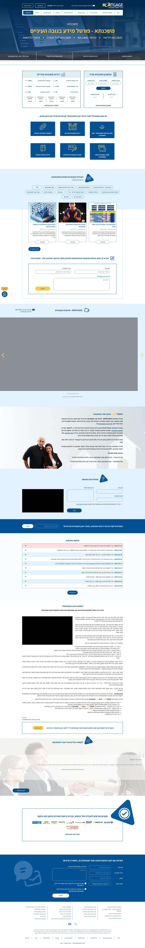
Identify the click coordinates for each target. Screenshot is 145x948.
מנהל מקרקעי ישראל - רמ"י (76, 192)
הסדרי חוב (43, 916)
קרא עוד (102, 242)
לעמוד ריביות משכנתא (51, 105)
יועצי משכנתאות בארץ (90, 907)
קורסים (57, 13)
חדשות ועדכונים (68, 13)
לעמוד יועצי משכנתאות (72, 834)
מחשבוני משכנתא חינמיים (114, 907)
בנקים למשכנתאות (83, 187)
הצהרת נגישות (67, 943)
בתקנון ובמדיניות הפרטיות (76, 891)
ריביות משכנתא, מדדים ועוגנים (113, 916)
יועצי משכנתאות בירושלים (89, 912)
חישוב (103, 88)
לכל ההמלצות (21, 790)
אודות (37, 13)
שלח (74, 510)
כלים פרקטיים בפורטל (40, 912)
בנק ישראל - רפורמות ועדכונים (102, 187)
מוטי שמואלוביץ (65, 769)
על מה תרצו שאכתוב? (103, 276)
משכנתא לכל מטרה (65, 914)
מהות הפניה (119, 884)
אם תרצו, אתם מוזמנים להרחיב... (76, 866)
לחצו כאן (38, 728)
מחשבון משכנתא (95, 703)
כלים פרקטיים (81, 13)
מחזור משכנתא (92, 192)
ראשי (118, 13)
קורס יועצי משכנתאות (33, 192)
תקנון (61, 943)
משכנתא (60, 192)
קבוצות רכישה (48, 192)
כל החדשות (72, 593)
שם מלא (107, 268)
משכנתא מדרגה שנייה (65, 912)
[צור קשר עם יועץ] (4, 294)
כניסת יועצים (27, 6)
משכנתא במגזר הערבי (90, 916)
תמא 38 (66, 197)
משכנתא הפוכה (67, 907)
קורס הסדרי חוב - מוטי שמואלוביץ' (18, 56)
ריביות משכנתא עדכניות (90, 56)
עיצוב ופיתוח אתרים (76, 943)
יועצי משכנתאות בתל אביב (89, 909)
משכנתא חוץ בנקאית (65, 909)
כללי (37, 187)
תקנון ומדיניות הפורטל (40, 919)
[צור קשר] (76, 925)
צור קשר (28, 13)
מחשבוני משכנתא (107, 13)
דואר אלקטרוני (66, 268)
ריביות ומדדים (94, 13)
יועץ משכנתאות (49, 187)
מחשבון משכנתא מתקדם (103, 105)
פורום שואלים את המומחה (54, 56)
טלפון (121, 878)
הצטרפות (40, 6)
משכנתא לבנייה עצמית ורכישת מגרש (61, 919)
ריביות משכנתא (69, 433)
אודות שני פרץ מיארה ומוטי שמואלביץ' (36, 907)
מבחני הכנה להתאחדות (39, 914)
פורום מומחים (47, 13)
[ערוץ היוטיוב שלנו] (69, 925)
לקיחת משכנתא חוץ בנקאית (110, 192)
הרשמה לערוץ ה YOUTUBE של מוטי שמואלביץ (23, 311)
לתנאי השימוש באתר (81, 504)
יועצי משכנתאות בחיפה (90, 914)
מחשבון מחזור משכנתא (115, 914)
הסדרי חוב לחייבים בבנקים (66, 187)
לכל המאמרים (34, 249)
